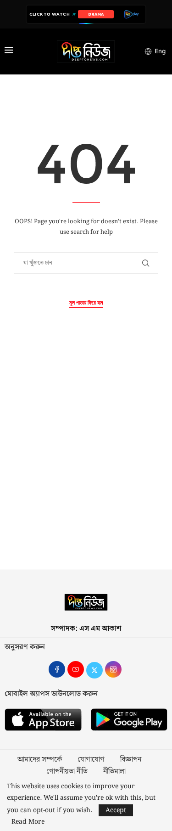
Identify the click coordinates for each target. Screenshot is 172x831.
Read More (27, 822)
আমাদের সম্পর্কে (39, 759)
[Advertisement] (86, 460)
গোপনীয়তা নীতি (67, 771)
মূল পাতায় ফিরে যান (86, 303)
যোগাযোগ (91, 759)
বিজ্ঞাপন (130, 759)
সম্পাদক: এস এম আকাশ (86, 628)
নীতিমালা (114, 771)
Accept (115, 810)
